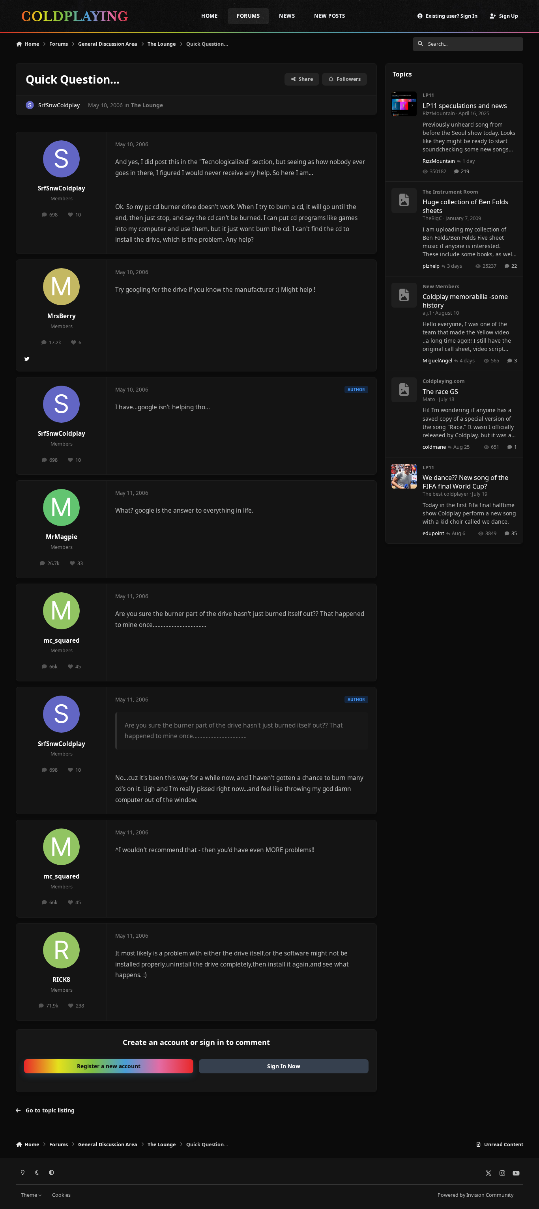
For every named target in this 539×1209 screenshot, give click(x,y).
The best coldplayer (445, 493)
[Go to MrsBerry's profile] (61, 286)
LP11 (428, 95)
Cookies (61, 1195)
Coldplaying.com (444, 380)
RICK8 (61, 980)
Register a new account (108, 1066)
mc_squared (61, 640)
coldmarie (434, 446)
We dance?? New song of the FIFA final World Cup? (465, 481)
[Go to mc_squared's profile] (61, 610)
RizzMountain (439, 113)
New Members (441, 286)
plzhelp (431, 265)
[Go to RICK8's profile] (61, 950)
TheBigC (432, 218)
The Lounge (147, 105)
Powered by (475, 1195)
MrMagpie (61, 537)
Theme (29, 1195)
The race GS (440, 391)
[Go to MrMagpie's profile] (61, 507)
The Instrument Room (450, 191)
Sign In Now (283, 1066)
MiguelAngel (437, 360)
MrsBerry (61, 316)
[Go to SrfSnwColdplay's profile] (30, 105)
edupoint (433, 533)
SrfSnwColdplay (59, 105)
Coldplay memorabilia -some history (465, 300)
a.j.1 (427, 312)
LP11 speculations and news (465, 105)
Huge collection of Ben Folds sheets (465, 206)
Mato (429, 399)
